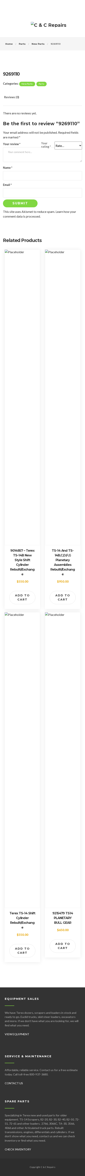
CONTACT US (14, 1083)
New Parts (38, 44)
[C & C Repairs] (48, 27)
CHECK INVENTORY (18, 1149)
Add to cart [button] (22, 597)
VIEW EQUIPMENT (17, 1034)
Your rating (46, 145)
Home (9, 44)
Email (7, 184)
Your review (11, 144)
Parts (22, 44)
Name (7, 167)
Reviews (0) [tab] (11, 97)
